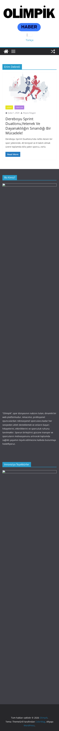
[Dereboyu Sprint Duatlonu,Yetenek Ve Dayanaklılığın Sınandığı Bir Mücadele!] (29, 87)
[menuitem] (29, 40)
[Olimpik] (6, 51)
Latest (9, 107)
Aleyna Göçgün (29, 113)
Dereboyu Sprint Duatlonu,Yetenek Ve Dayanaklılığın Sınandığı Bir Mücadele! (28, 126)
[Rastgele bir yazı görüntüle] (53, 51)
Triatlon (19, 107)
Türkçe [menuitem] (29, 40)
